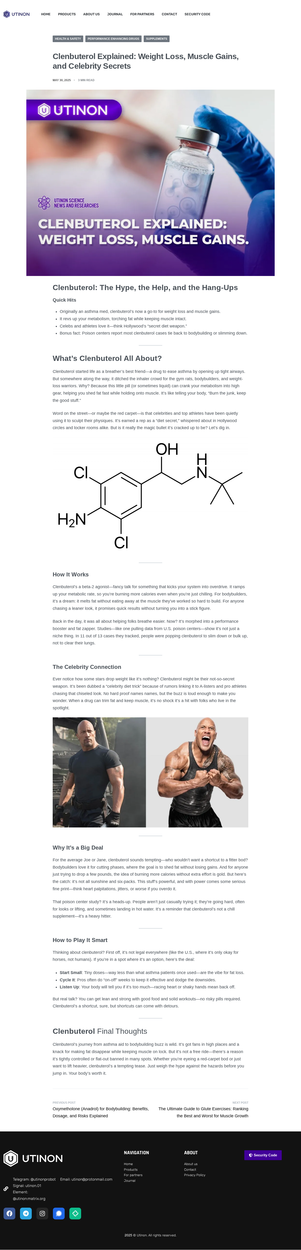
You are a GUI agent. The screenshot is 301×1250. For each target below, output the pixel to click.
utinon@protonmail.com (91, 1179)
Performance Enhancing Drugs (113, 38)
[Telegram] (26, 1213)
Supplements (156, 38)
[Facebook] (9, 1213)
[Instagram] (42, 1213)
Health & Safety (68, 38)
